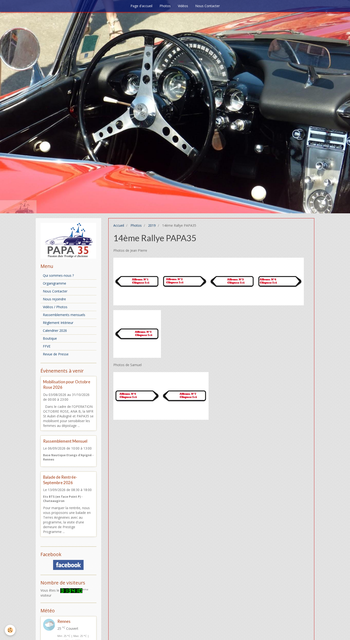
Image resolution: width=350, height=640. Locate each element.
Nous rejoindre (54, 299)
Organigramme (54, 283)
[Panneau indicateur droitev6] (137, 395)
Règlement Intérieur (58, 322)
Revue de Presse (56, 354)
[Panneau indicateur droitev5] (137, 333)
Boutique (50, 338)
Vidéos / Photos (55, 307)
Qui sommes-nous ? (58, 275)
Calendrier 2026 (55, 330)
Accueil (118, 225)
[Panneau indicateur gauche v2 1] (232, 281)
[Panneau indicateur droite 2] (280, 281)
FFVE (46, 346)
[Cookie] (10, 630)
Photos (165, 6)
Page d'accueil (141, 6)
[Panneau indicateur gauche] (185, 281)
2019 (152, 225)
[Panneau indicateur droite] (137, 281)
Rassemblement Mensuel (65, 441)
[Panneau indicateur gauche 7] (185, 395)
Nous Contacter (207, 6)
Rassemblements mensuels (64, 314)
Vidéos (183, 6)
